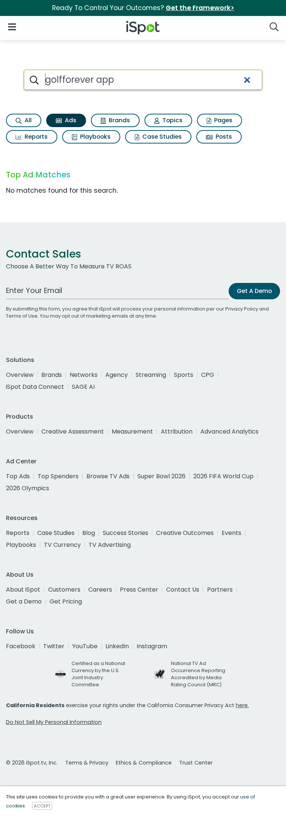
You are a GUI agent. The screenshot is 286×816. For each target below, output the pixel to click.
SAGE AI (83, 386)
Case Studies (161, 136)
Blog (88, 533)
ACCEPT (42, 806)
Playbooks (95, 136)
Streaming (151, 375)
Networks (84, 375)
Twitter (53, 646)
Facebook (20, 646)
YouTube (85, 646)
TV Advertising (110, 545)
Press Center (139, 589)
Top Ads (18, 476)
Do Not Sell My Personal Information (54, 722)
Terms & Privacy (86, 762)
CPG (207, 375)
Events (231, 533)
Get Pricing (66, 601)
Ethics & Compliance (144, 762)
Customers (64, 589)
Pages (222, 120)
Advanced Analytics (229, 431)
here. (242, 705)
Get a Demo (24, 601)
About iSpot (23, 589)
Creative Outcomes (185, 533)
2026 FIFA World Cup (223, 476)
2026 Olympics (27, 488)
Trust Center (196, 762)
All (27, 120)
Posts (223, 136)
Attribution (177, 431)
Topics (171, 120)
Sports (183, 375)
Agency (116, 375)
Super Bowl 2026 (161, 476)
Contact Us (182, 589)
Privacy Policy (241, 309)
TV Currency (62, 545)
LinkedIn (117, 646)
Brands (118, 120)
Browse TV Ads (108, 476)
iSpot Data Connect (35, 386)
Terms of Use (22, 316)
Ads (69, 120)
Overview (20, 375)
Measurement (132, 431)
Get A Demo (254, 291)
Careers (100, 589)
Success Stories (125, 533)
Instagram (152, 646)
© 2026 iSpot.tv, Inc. (32, 762)
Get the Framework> (200, 7)
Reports (35, 136)
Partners (220, 589)
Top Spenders (58, 476)
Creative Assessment (72, 431)
